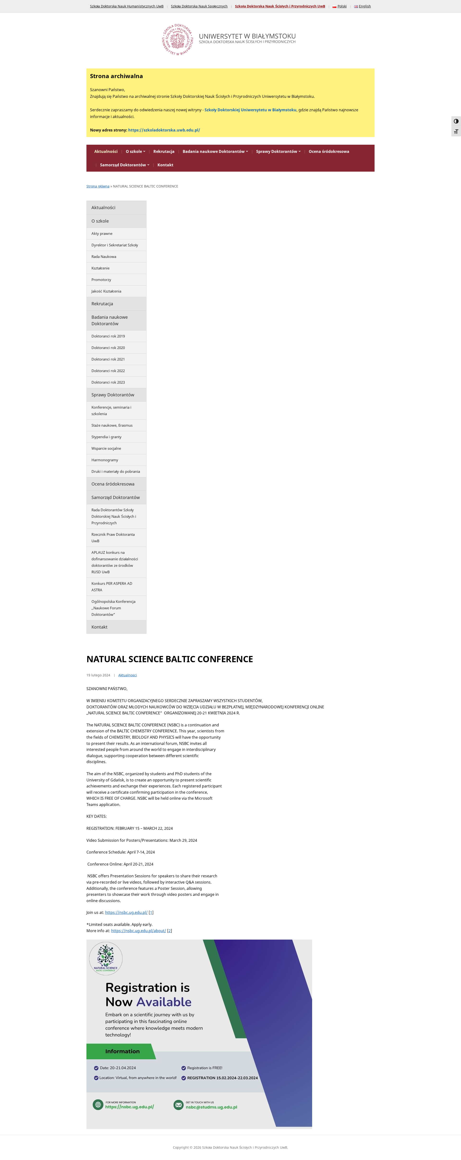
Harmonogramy (104, 459)
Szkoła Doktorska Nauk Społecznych (199, 6)
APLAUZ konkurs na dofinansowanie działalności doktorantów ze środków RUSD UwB (114, 562)
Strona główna (97, 186)
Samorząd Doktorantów (123, 165)
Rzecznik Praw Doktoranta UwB (113, 537)
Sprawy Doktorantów (276, 151)
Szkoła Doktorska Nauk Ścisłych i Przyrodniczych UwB (280, 6)
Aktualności (106, 151)
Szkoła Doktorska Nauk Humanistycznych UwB (127, 6)
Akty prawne (101, 233)
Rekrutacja (164, 151)
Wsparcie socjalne (106, 448)
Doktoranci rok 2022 (108, 370)
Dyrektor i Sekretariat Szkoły (114, 245)
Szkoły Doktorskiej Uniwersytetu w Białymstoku (251, 109)
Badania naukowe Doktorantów (214, 151)
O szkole (134, 151)
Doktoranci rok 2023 (108, 382)
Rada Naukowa (103, 256)
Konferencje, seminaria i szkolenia (111, 410)
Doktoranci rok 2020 (108, 347)
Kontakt (165, 165)
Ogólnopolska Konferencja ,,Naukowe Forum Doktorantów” (113, 608)
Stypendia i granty (106, 436)
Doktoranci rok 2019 (108, 336)
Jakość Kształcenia (106, 291)
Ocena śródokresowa (329, 151)
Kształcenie (100, 268)
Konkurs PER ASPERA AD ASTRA (111, 586)
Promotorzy (101, 279)
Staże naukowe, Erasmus (112, 425)
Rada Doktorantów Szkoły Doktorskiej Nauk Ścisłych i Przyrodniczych (113, 516)
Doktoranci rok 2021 (108, 359)
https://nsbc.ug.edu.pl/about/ (138, 930)
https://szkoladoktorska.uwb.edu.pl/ (164, 130)
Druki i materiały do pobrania (115, 471)
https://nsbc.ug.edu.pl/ (126, 912)
